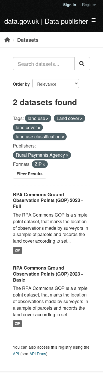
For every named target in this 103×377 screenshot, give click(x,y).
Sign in (69, 4)
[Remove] (47, 118)
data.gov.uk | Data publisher (46, 21)
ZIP (17, 250)
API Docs (37, 353)
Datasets (28, 40)
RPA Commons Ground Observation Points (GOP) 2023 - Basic (48, 273)
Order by (21, 84)
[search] (82, 63)
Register (89, 4)
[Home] (7, 39)
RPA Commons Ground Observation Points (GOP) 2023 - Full (48, 200)
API (16, 353)
